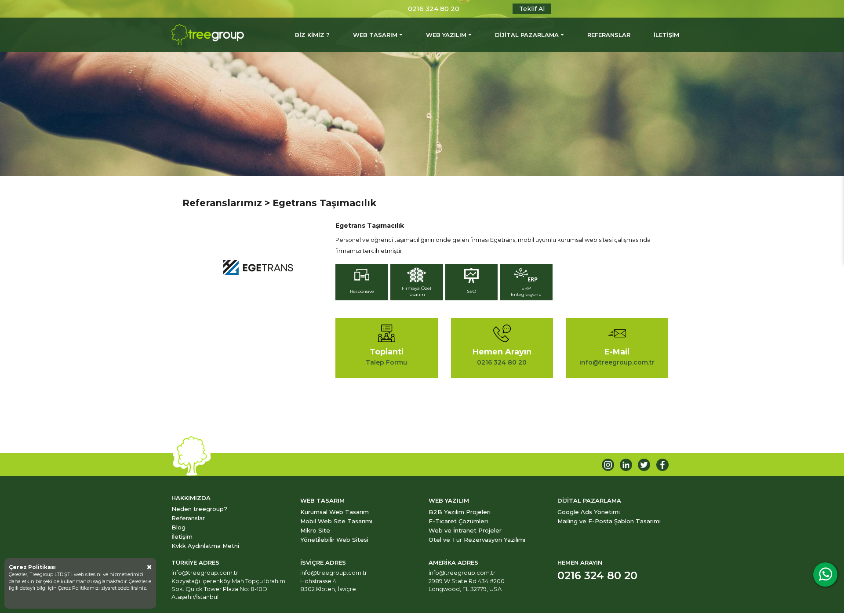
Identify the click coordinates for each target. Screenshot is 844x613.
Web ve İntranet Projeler (465, 530)
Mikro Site (315, 530)
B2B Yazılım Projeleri (460, 511)
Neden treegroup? (199, 508)
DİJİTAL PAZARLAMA (527, 34)
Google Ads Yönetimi (588, 511)
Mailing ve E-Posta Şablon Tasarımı (609, 521)
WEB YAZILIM (446, 34)
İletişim (182, 536)
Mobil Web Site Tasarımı (336, 521)
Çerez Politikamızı (79, 588)
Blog (178, 527)
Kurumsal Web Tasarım (334, 511)
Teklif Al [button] (532, 9)
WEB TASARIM (375, 34)
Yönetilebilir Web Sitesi (334, 539)
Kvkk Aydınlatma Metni (205, 545)
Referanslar (188, 518)
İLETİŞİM (666, 34)
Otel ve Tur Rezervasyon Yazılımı (477, 539)
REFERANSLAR (608, 34)
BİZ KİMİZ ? (312, 34)
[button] (362, 283)
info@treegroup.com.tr (204, 572)
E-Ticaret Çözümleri (458, 521)
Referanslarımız (222, 202)
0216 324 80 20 (433, 8)
